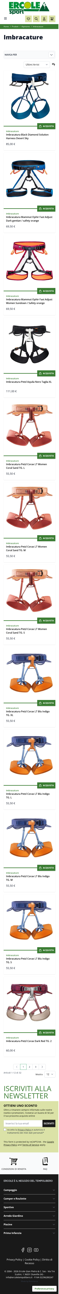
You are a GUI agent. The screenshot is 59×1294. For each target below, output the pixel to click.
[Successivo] (42, 1067)
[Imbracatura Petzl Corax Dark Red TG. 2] (29, 1002)
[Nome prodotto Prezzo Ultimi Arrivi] (37, 64)
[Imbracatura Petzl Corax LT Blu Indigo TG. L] (29, 755)
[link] (16, 1067)
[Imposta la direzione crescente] (53, 64)
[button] (29, 55)
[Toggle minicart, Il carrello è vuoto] (52, 19)
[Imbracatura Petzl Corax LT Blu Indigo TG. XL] (29, 673)
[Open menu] (5, 18)
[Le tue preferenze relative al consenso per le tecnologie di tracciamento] (44, 1289)
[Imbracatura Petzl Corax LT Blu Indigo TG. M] (29, 837)
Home (6, 26)
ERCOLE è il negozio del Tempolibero (28, 1180)
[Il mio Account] (44, 19)
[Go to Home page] (29, 8)
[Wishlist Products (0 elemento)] (28, 19)
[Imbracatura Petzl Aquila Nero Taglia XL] (29, 343)
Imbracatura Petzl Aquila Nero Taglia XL (29, 381)
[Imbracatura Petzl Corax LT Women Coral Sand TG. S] (29, 590)
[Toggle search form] (36, 19)
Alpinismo (25, 26)
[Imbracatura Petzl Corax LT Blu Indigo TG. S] (29, 920)
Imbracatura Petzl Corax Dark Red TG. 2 (29, 1041)
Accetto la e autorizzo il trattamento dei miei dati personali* (26, 1131)
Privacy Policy (25, 1129)
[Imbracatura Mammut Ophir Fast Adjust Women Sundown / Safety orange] (29, 261)
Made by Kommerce (29, 1281)
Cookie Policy (32, 1259)
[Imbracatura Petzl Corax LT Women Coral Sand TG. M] (29, 508)
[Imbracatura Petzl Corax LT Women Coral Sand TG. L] (29, 425)
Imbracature (38, 26)
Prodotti (15, 26)
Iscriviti (49, 1123)
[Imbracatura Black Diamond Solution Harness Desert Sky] (29, 96)
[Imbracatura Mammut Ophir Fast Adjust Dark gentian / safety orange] (29, 178)
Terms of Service (30, 1144)
